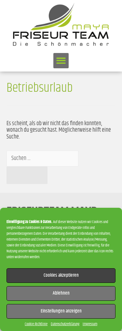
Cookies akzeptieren (61, 275)
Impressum (90, 324)
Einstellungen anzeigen (61, 311)
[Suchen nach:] (42, 158)
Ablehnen (61, 293)
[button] (61, 60)
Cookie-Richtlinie (36, 324)
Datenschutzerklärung (65, 324)
